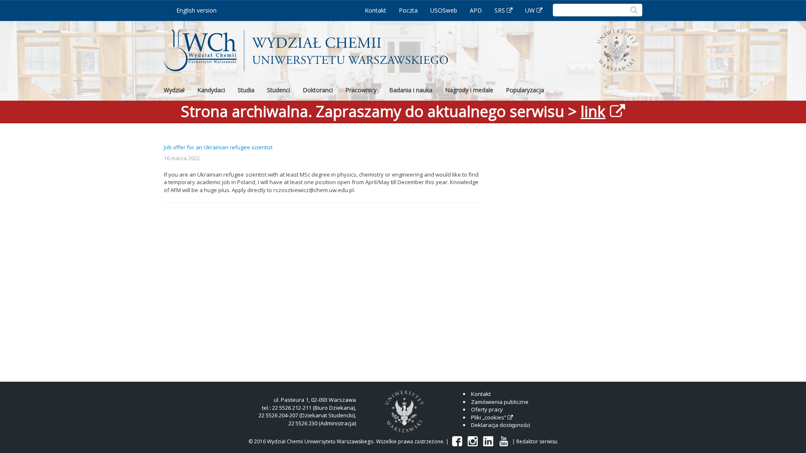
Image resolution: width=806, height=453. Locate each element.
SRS (500, 10)
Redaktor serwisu (536, 441)
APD (476, 10)
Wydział (174, 90)
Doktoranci (318, 90)
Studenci (278, 90)
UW (530, 10)
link (593, 111)
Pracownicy (361, 90)
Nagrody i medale (469, 90)
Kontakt (375, 10)
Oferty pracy (487, 409)
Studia (246, 90)
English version (196, 10)
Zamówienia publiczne (500, 402)
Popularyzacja (525, 90)
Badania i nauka (410, 90)
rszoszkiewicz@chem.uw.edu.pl (313, 190)
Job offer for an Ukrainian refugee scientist (218, 147)
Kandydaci (211, 90)
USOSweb (443, 10)
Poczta (408, 10)
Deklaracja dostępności (500, 425)
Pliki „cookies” (488, 417)
